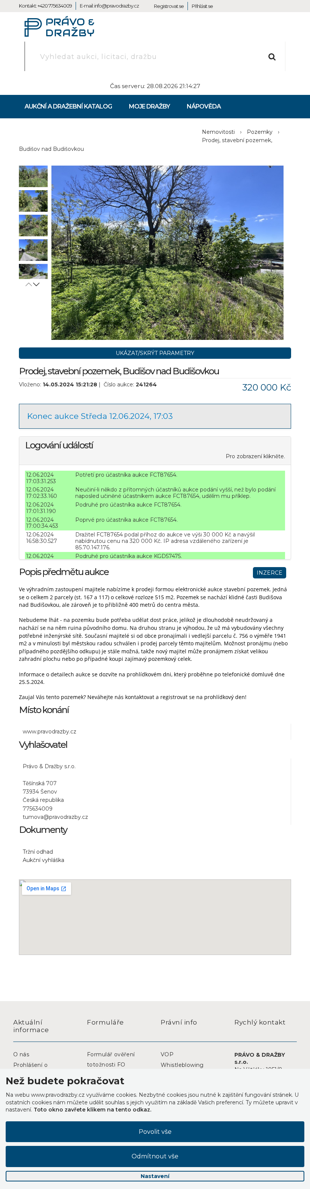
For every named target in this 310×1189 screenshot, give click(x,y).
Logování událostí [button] (59, 445)
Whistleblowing (182, 1065)
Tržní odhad (38, 851)
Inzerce (269, 572)
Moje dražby (149, 106)
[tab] (155, 451)
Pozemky (260, 132)
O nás (21, 1054)
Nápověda (204, 106)
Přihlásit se (202, 6)
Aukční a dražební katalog (68, 106)
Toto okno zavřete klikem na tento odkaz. (92, 1109)
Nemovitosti (218, 132)
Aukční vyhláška (43, 860)
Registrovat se (169, 6)
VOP (167, 1054)
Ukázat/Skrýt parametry (155, 353)
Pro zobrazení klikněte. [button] (255, 456)
